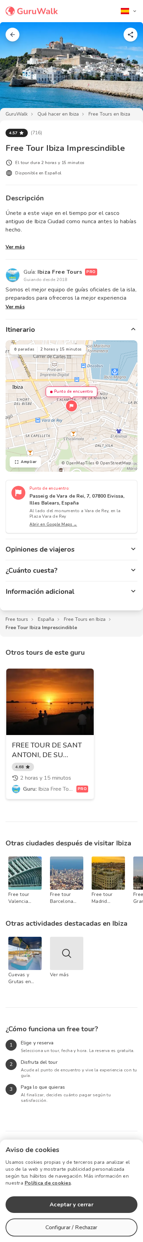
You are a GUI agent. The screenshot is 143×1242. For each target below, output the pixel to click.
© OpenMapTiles (77, 463)
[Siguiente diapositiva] (126, 70)
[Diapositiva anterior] (16, 70)
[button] (71, 406)
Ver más (15, 247)
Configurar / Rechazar (71, 1227)
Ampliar (29, 461)
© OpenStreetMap (113, 463)
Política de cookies (48, 1183)
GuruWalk (17, 114)
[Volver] (12, 35)
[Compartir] (130, 35)
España (46, 619)
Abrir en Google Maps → (53, 524)
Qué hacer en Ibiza (58, 114)
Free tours (17, 619)
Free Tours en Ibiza (109, 114)
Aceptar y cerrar (71, 1204)
